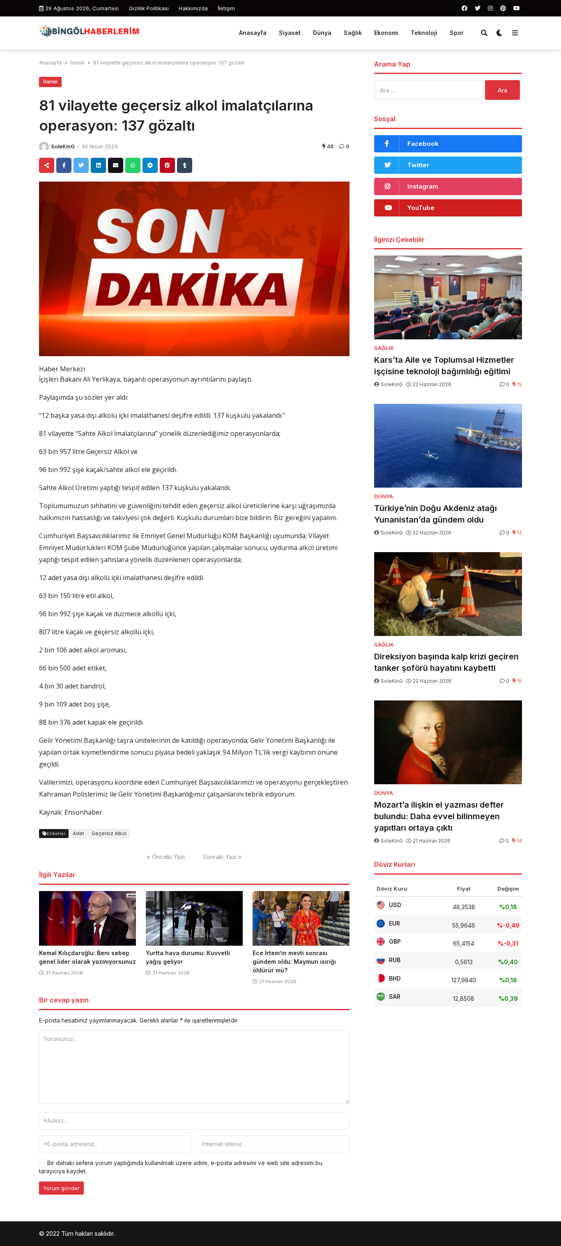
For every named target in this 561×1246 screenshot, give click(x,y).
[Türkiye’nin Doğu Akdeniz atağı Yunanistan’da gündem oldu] (448, 446)
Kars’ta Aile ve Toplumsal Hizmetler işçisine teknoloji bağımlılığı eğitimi (444, 365)
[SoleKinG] (44, 147)
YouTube (421, 208)
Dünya (322, 32)
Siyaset (290, 32)
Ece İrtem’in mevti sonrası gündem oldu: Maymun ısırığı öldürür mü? (294, 961)
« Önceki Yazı (166, 857)
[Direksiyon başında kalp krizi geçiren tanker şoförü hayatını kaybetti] (448, 594)
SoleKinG (63, 146)
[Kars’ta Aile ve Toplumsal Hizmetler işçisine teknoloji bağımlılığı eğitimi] (448, 297)
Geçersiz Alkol (109, 833)
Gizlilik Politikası (149, 8)
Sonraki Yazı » (222, 857)
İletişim (226, 8)
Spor (457, 32)
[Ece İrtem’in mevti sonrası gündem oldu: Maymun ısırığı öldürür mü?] (301, 918)
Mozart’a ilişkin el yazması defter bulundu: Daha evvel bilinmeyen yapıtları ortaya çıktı (439, 816)
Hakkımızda (193, 8)
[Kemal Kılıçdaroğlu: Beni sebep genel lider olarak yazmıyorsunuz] (87, 918)
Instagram (422, 186)
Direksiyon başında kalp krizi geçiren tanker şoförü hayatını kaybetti (446, 662)
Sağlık (353, 32)
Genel (77, 63)
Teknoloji (424, 32)
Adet (78, 833)
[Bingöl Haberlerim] (89, 31)
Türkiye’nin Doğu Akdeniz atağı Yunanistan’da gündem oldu (435, 514)
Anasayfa (253, 32)
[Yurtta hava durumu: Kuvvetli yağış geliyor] (194, 918)
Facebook (423, 143)
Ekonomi (386, 32)
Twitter (418, 165)
